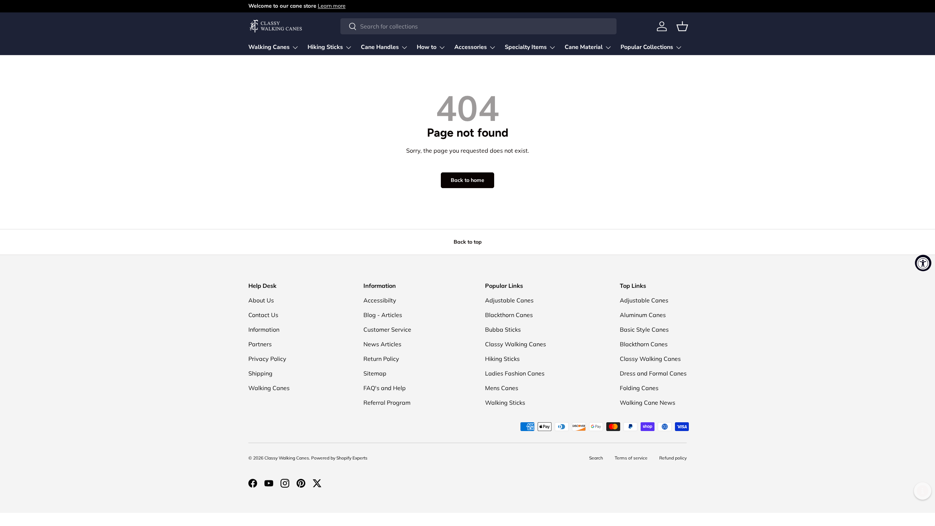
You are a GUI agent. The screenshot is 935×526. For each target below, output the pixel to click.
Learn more (332, 6)
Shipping (260, 373)
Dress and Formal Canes (653, 373)
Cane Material (584, 47)
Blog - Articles (382, 315)
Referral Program (387, 402)
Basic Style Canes (644, 329)
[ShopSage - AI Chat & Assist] (922, 491)
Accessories (470, 47)
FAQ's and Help (384, 388)
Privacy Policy (267, 358)
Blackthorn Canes (509, 315)
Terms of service (631, 458)
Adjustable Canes (509, 300)
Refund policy (673, 458)
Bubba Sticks (503, 329)
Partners (260, 344)
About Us (261, 300)
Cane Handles (380, 47)
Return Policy (381, 358)
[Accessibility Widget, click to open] (923, 263)
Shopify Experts (351, 458)
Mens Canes (501, 388)
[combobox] (478, 26)
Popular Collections (647, 47)
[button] (682, 26)
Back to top (468, 242)
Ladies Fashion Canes (515, 373)
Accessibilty (379, 300)
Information (263, 329)
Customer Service (387, 329)
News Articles (382, 344)
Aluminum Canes (643, 315)
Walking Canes (269, 47)
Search (596, 458)
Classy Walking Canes (515, 344)
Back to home (467, 180)
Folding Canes (639, 388)
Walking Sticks (505, 402)
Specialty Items (526, 47)
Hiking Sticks (325, 47)
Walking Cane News (647, 402)
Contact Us (263, 315)
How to (426, 47)
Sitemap (374, 373)
